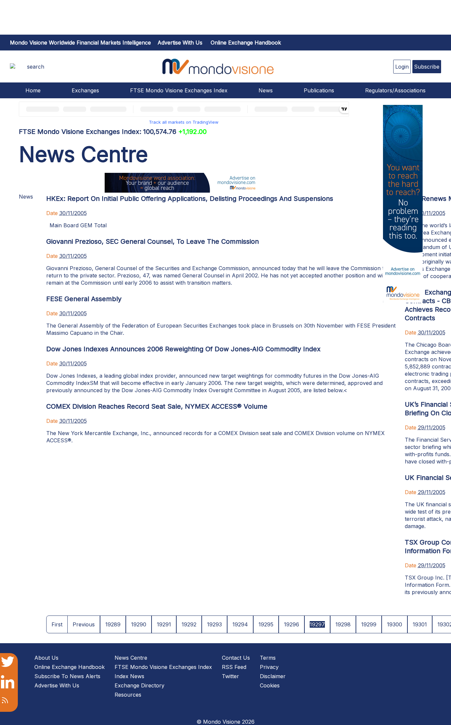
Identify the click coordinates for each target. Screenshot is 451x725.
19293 (214, 624)
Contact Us (236, 657)
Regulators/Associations (395, 90)
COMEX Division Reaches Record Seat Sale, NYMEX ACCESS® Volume (156, 406)
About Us (46, 657)
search (35, 66)
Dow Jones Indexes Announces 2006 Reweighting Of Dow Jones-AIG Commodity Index (183, 349)
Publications (319, 90)
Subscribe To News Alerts (67, 676)
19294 (240, 624)
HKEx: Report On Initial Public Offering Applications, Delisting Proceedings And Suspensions (189, 199)
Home (33, 90)
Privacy (269, 667)
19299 (368, 624)
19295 (266, 624)
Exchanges (85, 90)
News (266, 90)
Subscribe (426, 66)
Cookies (270, 685)
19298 (343, 624)
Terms (268, 657)
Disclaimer (273, 676)
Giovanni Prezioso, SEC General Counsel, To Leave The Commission (152, 241)
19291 (164, 624)
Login (402, 66)
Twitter (230, 676)
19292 (189, 624)
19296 (291, 624)
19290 (138, 624)
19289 (113, 624)
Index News (129, 676)
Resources (128, 694)
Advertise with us (179, 42)
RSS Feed (234, 667)
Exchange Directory (139, 685)
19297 (317, 624)
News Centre (131, 657)
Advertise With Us (56, 685)
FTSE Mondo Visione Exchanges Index (178, 90)
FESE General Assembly (83, 299)
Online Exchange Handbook (246, 42)
